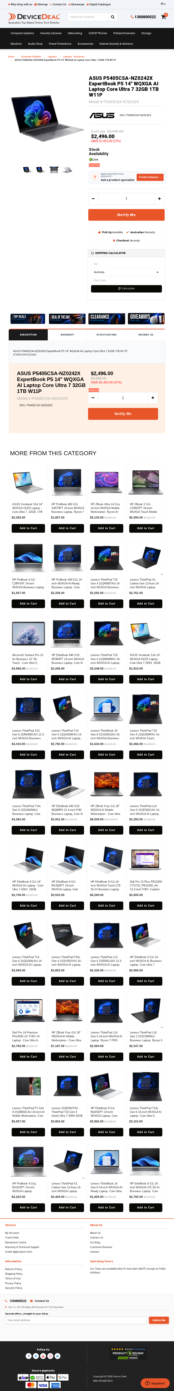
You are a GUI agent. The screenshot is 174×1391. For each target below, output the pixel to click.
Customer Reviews (101, 1247)
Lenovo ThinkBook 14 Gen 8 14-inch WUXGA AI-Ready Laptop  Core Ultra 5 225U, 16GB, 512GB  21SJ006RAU (107, 1191)
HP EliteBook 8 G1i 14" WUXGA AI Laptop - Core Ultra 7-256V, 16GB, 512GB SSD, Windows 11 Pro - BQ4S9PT (28, 889)
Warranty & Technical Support (22, 1247)
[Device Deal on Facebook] (29, 1356)
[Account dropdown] (162, 4)
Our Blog (95, 1242)
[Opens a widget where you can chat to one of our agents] (155, 1383)
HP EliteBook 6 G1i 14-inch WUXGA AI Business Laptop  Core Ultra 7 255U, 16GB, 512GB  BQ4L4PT (146, 965)
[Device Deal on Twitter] (36, 1356)
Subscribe (159, 1320)
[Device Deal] (34, 18)
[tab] (126, 253)
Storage (146, 33)
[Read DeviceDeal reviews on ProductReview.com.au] (128, 1353)
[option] (47, 118)
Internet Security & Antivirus (116, 43)
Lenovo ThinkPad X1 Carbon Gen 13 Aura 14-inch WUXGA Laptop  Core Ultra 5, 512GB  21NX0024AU (144, 587)
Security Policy (13, 1288)
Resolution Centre (15, 1242)
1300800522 (145, 17)
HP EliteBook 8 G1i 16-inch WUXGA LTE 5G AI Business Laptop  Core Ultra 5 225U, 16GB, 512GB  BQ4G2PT (145, 1191)
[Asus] (102, 115)
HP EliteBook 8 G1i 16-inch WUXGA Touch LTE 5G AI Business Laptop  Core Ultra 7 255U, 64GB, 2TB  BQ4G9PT (106, 889)
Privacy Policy (13, 1283)
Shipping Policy (13, 1273)
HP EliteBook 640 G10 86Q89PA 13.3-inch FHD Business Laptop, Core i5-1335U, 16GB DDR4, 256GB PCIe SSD (67, 813)
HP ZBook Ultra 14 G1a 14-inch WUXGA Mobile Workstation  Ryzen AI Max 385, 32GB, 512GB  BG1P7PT (106, 512)
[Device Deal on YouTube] (43, 1356)
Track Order (12, 1237)
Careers (94, 1251)
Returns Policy (13, 1269)
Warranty (67, 334)
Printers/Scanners (124, 33)
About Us (95, 1233)
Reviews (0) (145, 334)
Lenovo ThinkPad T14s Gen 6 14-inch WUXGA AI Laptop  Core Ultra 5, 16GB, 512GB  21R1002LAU (145, 1116)
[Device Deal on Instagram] (50, 1356)
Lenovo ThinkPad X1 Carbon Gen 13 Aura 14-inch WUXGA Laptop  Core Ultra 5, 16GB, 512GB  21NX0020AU (66, 1191)
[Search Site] (113, 17)
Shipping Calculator (110, 253)
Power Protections (60, 43)
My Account (12, 1233)
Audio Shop (35, 43)
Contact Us (96, 1237)
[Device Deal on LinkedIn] (57, 1356)
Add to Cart (28, 528)
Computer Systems (22, 33)
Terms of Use (13, 1278)
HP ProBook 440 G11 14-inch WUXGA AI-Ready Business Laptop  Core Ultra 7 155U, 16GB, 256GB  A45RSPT (67, 587)
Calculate (128, 288)
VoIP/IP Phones (97, 33)
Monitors (16, 43)
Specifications (106, 334)
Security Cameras (51, 33)
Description (28, 334)
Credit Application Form (18, 1251)
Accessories (85, 43)
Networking (75, 33)
